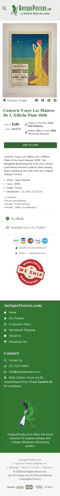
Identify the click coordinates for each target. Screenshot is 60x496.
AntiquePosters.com (30, 459)
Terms (24, 467)
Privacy (35, 467)
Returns (47, 467)
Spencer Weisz (20, 324)
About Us (15, 336)
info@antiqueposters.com (24, 372)
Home (12, 312)
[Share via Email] (36, 100)
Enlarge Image (17, 100)
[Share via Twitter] (55, 100)
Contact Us (15, 360)
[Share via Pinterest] (49, 100)
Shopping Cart (18, 342)
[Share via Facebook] (42, 100)
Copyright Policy (30, 479)
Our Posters (16, 318)
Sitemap (13, 467)
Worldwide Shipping (22, 330)
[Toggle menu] (4, 8)
